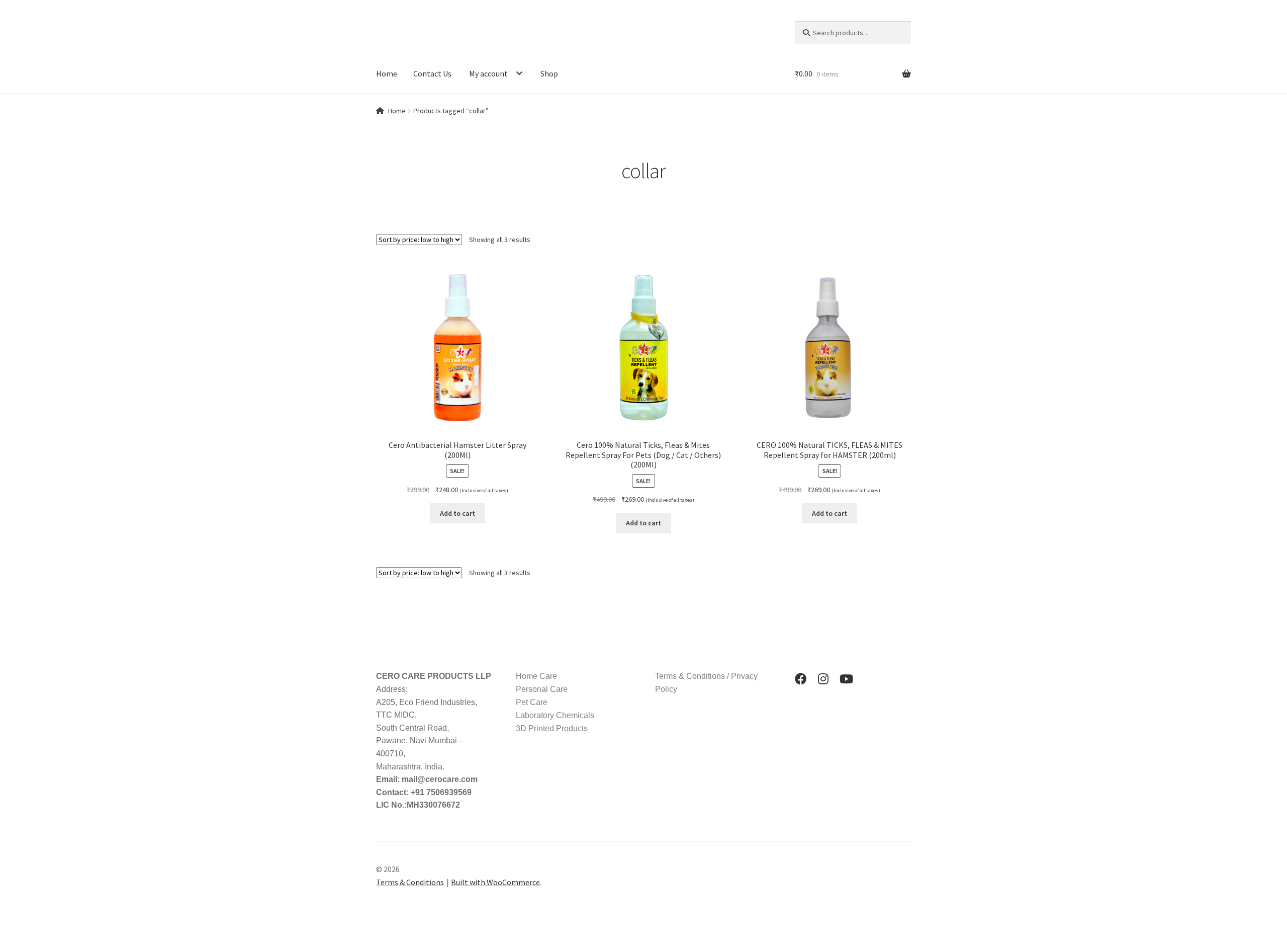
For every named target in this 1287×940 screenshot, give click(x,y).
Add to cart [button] (457, 513)
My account (488, 73)
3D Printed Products (552, 728)
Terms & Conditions (410, 882)
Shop (549, 73)
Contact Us (432, 73)
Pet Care (531, 702)
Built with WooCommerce (495, 882)
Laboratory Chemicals (555, 715)
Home (386, 73)
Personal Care (542, 689)
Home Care (536, 676)
